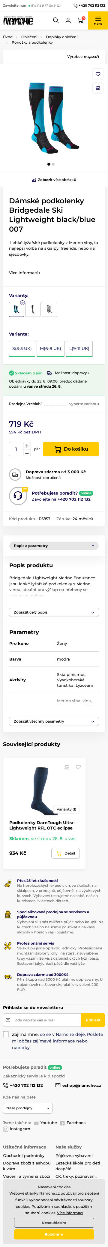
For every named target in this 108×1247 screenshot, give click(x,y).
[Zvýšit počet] (27, 445)
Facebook (76, 1122)
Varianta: (19, 334)
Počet (16, 449)
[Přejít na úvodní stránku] (18, 20)
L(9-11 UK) (79, 348)
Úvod (8, 37)
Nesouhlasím (54, 1222)
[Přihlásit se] (68, 20)
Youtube (48, 1122)
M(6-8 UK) (50, 348)
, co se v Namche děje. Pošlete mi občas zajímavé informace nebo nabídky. (57, 1041)
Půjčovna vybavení (74, 1155)
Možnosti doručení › (44, 477)
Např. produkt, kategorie (41, 53)
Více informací (70, 1213)
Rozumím (54, 1234)
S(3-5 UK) (22, 348)
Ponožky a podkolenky (32, 42)
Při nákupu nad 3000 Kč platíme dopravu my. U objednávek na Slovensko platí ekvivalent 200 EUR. (60, 984)
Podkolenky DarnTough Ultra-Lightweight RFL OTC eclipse (42, 825)
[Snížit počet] (27, 453)
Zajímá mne (25, 1034)
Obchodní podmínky (23, 1155)
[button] (56, 20)
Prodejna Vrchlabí (25, 404)
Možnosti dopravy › (72, 372)
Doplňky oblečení (61, 37)
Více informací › (24, 272)
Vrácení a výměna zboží (26, 1176)
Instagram (20, 1128)
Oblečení (29, 37)
